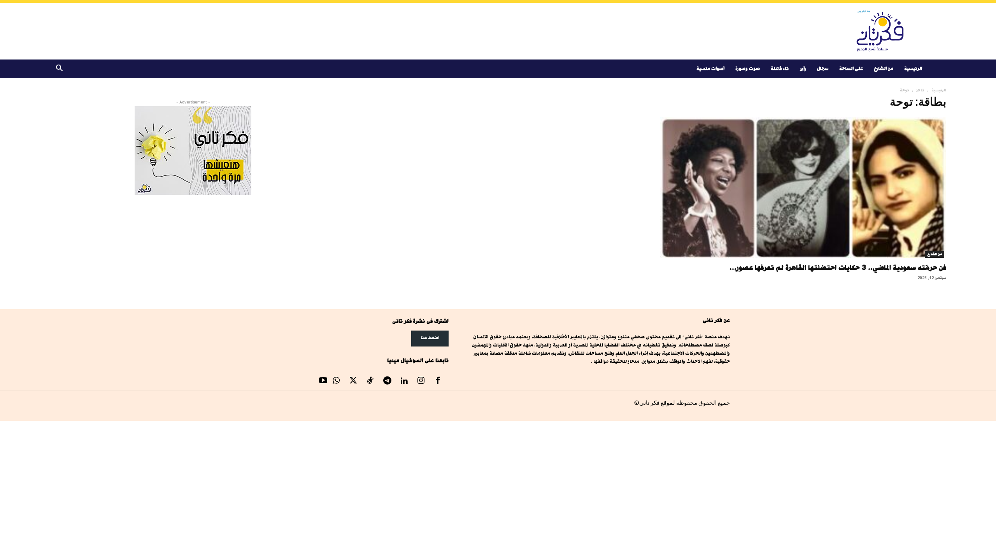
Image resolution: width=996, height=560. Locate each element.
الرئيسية (913, 69)
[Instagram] (421, 381)
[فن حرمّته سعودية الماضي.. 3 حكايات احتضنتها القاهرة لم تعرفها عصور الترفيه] (803, 187)
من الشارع (883, 69)
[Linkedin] (404, 381)
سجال (822, 69)
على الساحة (851, 69)
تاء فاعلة (780, 69)
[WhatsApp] (336, 381)
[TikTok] (370, 381)
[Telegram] (387, 381)
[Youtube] (323, 381)
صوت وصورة (747, 69)
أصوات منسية (710, 69)
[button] (59, 69)
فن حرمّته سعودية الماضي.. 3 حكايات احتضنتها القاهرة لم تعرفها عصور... (837, 267)
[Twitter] (353, 381)
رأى (803, 69)
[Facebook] (438, 381)
